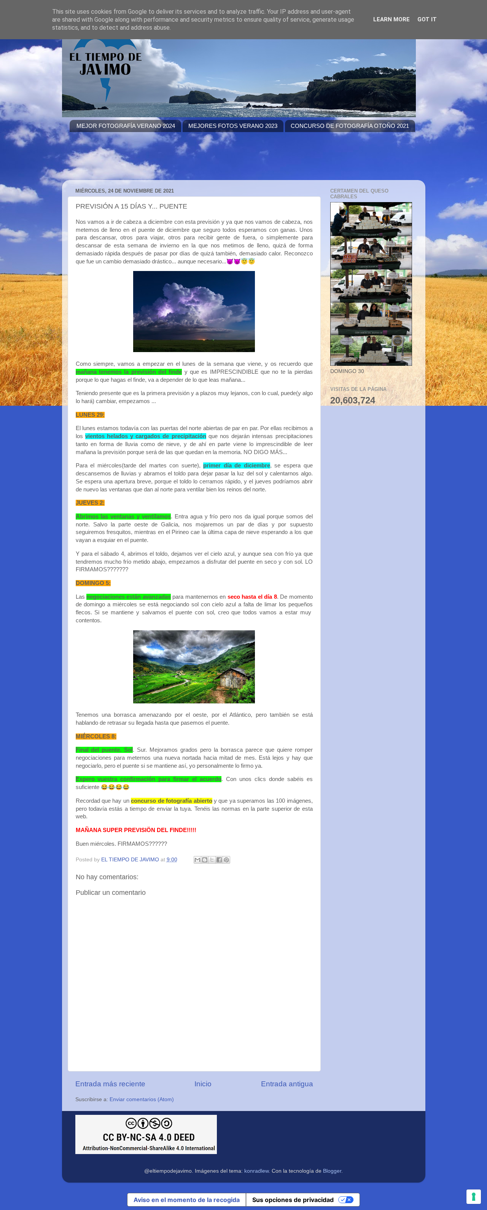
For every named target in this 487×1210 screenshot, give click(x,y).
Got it (427, 19)
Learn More (391, 19)
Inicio (203, 1084)
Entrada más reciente (110, 1084)
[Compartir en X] (212, 860)
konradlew (256, 1171)
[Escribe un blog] (204, 860)
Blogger (332, 1171)
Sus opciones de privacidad (293, 1200)
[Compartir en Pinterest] (226, 860)
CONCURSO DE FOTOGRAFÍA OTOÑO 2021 (350, 126)
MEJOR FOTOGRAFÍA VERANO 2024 (125, 126)
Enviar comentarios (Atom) (142, 1099)
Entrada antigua (287, 1084)
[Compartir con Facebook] (219, 860)
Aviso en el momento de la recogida (187, 1200)
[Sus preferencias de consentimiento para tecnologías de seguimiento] (473, 1196)
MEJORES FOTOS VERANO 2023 (232, 126)
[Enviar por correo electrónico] (197, 860)
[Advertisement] (208, 160)
